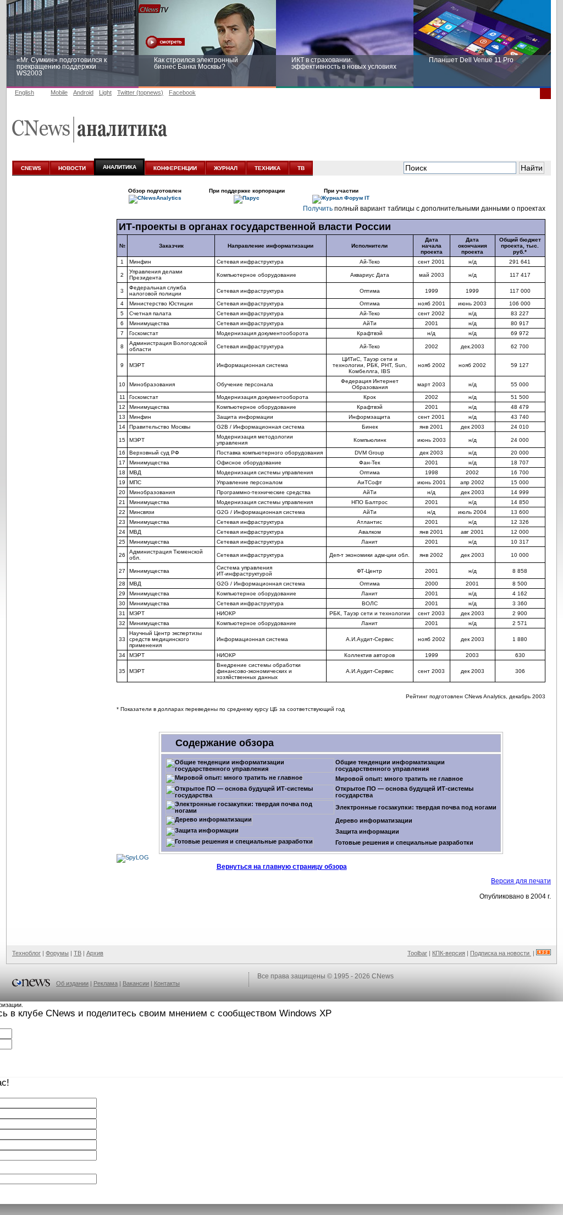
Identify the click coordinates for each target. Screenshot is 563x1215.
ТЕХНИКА (267, 168)
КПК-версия (448, 953)
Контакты (167, 983)
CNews (383, 976)
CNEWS (31, 168)
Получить (318, 208)
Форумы (57, 953)
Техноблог (26, 953)
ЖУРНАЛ (226, 168)
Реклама (105, 983)
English (24, 92)
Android (83, 92)
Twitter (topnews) (140, 92)
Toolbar (417, 953)
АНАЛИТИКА (119, 167)
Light (105, 92)
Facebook (182, 92)
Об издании (72, 983)
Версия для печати (521, 881)
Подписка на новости (500, 953)
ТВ (301, 168)
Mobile (59, 92)
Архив (94, 953)
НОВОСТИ (72, 168)
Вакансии (136, 983)
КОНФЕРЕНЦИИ (175, 168)
